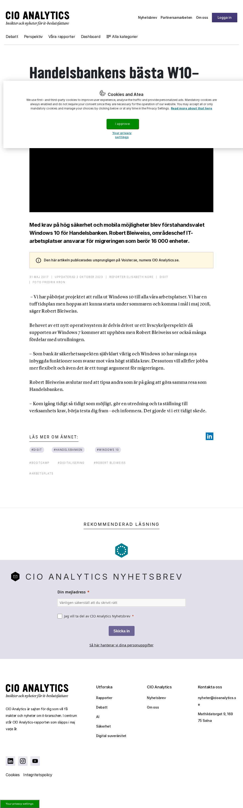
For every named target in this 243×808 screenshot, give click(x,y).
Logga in (225, 17)
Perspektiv (33, 36)
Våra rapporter (61, 36)
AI (97, 717)
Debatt (12, 36)
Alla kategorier (125, 36)
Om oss (202, 17)
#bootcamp (39, 463)
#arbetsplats (41, 473)
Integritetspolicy (37, 774)
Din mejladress (71, 592)
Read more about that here (191, 108)
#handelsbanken (68, 449)
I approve (122, 124)
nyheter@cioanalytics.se (217, 701)
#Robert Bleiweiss (110, 463)
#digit (37, 449)
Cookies (12, 774)
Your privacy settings (19, 803)
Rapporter (104, 698)
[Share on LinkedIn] (209, 436)
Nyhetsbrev (147, 17)
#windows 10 (108, 449)
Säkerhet (103, 726)
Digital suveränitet (111, 736)
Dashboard (90, 36)
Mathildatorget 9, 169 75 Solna (215, 717)
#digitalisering (71, 463)
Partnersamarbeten (176, 17)
